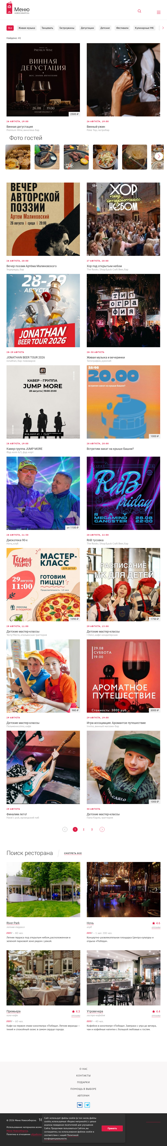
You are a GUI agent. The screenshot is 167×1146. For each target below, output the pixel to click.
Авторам (83, 1095)
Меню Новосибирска (17, 1130)
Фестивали (122, 28)
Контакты (83, 1075)
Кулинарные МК (144, 28)
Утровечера (95, 1011)
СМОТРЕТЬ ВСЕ (73, 853)
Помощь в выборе (83, 1089)
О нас (84, 1069)
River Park (13, 923)
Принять (112, 1128)
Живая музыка (27, 28)
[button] (163, 27)
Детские (105, 28)
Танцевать (47, 28)
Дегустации (87, 28)
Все (10, 28)
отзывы (156, 927)
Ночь (90, 923)
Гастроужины (67, 28)
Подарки (83, 1082)
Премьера (14, 1011)
